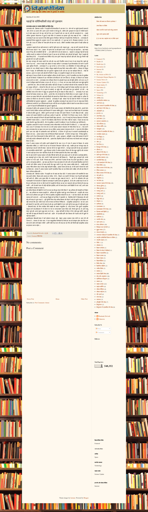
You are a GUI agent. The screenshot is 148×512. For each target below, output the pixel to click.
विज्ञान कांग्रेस (100, 248)
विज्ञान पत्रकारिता (101, 253)
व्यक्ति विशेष (100, 268)
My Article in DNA (103, 74)
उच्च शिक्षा (99, 116)
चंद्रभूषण (99, 129)
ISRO (98, 72)
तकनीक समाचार (101, 157)
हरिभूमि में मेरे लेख (101, 302)
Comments (100, 332)
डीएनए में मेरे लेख (101, 152)
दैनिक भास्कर (100, 170)
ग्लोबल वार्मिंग (100, 126)
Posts (99, 329)
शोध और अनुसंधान (102, 276)
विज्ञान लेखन (100, 258)
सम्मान (98, 281)
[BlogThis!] (55, 233)
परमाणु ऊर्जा (100, 193)
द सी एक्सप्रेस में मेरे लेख (103, 162)
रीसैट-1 (99, 242)
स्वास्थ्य (99, 299)
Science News (101, 80)
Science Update (101, 82)
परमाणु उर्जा (100, 191)
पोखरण (98, 201)
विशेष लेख (39, 236)
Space (98, 90)
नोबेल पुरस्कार (100, 188)
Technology (100, 93)
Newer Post (30, 299)
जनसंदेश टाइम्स (101, 134)
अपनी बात (99, 103)
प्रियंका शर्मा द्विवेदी (101, 211)
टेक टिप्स (99, 144)
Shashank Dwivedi (104, 316)
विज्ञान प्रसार (100, 255)
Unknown (102, 319)
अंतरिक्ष (98, 98)
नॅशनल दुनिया (100, 186)
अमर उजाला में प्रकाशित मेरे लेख (105, 105)
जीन (98, 142)
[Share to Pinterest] (61, 233)
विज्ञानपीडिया (100, 261)
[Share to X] (57, 233)
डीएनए (98, 149)
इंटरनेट (99, 113)
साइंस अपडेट (100, 284)
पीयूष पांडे (99, 199)
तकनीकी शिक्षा (100, 160)
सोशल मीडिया (100, 289)
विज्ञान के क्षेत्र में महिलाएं (103, 250)
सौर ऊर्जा (99, 294)
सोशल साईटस (100, 292)
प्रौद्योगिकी (99, 214)
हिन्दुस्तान (99, 304)
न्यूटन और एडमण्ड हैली (103, 34)
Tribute (99, 95)
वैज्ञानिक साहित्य (101, 266)
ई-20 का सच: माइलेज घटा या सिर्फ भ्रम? (108, 38)
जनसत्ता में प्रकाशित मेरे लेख (104, 131)
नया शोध (99, 180)
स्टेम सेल (99, 297)
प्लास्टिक (99, 217)
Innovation (100, 67)
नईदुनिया (99, 178)
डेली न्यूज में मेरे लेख (102, 155)
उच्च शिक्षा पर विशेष (102, 26)
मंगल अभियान (100, 224)
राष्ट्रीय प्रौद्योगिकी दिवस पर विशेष (106, 237)
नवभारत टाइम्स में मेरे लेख (103, 183)
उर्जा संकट (99, 118)
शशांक (98, 271)
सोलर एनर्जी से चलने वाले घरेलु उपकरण (107, 30)
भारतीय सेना (100, 219)
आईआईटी (99, 111)
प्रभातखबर (100, 206)
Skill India (100, 87)
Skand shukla (101, 85)
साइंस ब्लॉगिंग (100, 286)
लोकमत (99, 245)
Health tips (100, 64)
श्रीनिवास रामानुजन (102, 279)
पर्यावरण (99, 196)
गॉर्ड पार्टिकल (100, 124)
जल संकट (99, 139)
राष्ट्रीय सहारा (100, 240)
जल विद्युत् (99, 137)
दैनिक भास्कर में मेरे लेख (103, 173)
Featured (34, 236)
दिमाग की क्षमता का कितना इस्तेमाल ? (106, 21)
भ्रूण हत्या (99, 222)
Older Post (84, 299)
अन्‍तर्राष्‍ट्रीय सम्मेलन (102, 100)
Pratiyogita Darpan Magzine (105, 77)
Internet (99, 69)
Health (99, 61)
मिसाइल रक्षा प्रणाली (102, 227)
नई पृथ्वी (99, 175)
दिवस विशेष (100, 165)
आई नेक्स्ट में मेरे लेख (102, 108)
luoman (73, 498)
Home (57, 299)
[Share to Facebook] (59, 233)
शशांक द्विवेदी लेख (101, 274)
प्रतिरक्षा (99, 204)
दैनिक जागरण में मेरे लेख (103, 168)
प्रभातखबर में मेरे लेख (102, 209)
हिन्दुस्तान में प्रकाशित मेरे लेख (105, 307)
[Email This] (53, 233)
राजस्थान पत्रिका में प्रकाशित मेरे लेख (107, 235)
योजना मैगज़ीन (100, 232)
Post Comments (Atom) (42, 303)
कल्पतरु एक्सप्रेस (101, 121)
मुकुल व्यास (99, 230)
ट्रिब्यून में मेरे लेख (101, 147)
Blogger (86, 498)
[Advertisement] (108, 403)
